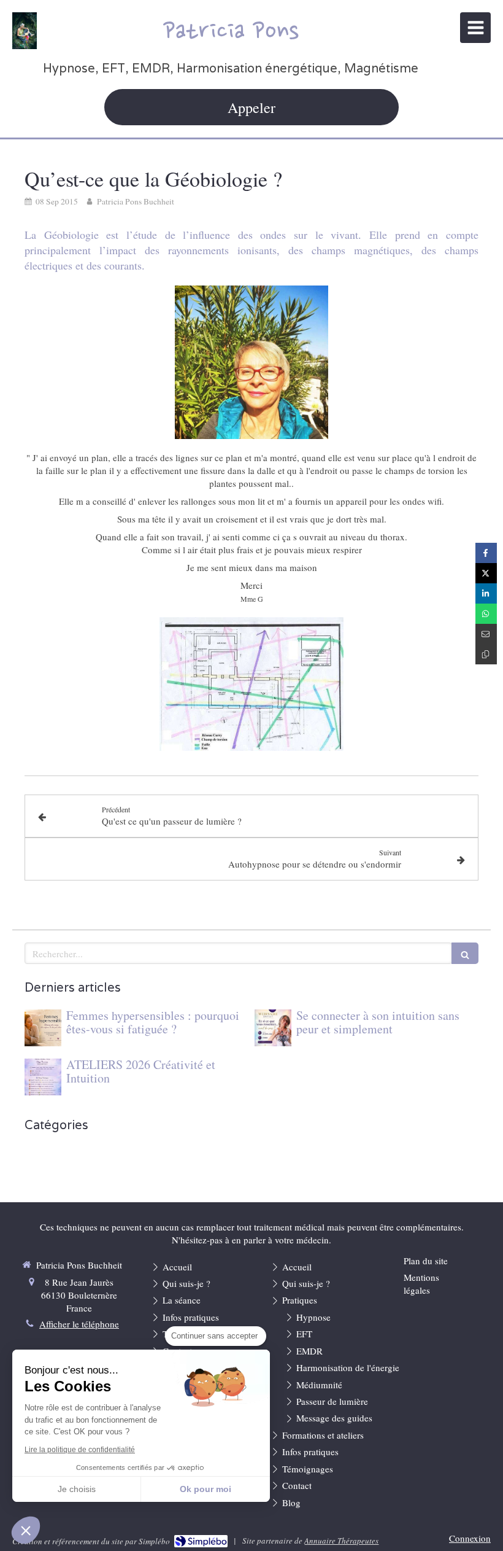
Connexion (470, 1538)
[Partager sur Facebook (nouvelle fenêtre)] (486, 553)
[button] (25, 1530)
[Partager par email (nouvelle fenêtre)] (486, 634)
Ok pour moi (205, 1489)
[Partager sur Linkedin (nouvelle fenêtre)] (486, 593)
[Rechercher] (464, 953)
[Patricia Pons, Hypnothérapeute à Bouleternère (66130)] (24, 30)
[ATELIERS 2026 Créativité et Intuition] (43, 1077)
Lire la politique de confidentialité (80, 1449)
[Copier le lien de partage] (486, 654)
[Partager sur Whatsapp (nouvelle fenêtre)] (486, 614)
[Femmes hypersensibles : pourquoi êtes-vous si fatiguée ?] (43, 1027)
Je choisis (77, 1489)
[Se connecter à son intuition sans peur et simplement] (273, 1027)
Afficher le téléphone (79, 1324)
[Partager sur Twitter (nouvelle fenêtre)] (486, 573)
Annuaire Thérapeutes (341, 1540)
